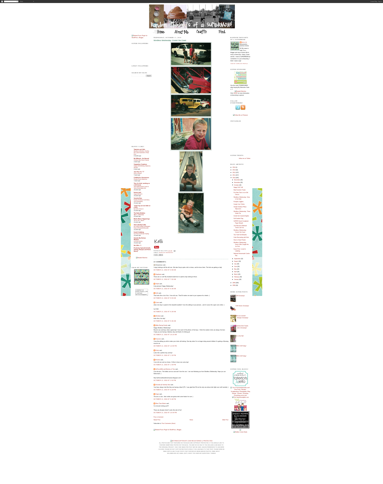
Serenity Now (138, 198)
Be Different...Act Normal (141, 158)
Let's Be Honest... (138, 241)
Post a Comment (158, 417)
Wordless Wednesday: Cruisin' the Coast (170, 40)
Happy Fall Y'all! (238, 187)
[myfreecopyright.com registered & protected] (191, 441)
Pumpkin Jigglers (239, 201)
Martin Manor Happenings (142, 219)
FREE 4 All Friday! (241, 346)
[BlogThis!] (156, 255)
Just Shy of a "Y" (139, 172)
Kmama (158, 359)
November (237, 182)
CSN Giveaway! (240, 295)
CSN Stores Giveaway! (242, 306)
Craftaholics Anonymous (141, 177)
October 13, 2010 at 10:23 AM (165, 334)
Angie (157, 394)
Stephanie (158, 274)
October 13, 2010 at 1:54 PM (165, 364)
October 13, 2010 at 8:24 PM (165, 390)
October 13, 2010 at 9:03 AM (165, 298)
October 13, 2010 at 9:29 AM (165, 311)
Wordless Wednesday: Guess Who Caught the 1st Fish (241, 244)
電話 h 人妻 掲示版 (139, 214)
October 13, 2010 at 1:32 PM (165, 355)
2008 (234, 285)
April (235, 271)
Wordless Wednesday (166, 252)
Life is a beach (138, 173)
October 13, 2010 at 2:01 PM (165, 380)
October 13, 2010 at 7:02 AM (165, 279)
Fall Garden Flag (238, 218)
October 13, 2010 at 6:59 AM (165, 270)
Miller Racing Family (161, 325)
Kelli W (244, 42)
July (235, 264)
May (235, 269)
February (237, 277)
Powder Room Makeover (140, 179)
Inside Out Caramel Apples (241, 216)
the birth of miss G (138, 209)
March (236, 274)
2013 (234, 170)
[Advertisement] (140, 111)
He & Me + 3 (137, 245)
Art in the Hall (239, 336)
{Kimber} (158, 316)
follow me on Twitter (244, 158)
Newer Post (157, 420)
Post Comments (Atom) (168, 423)
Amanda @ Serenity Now (163, 384)
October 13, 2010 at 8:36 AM (165, 288)
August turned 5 (138, 194)
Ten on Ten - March (139, 220)
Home (191, 420)
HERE (235, 93)
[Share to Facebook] (160, 255)
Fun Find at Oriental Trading (141, 233)
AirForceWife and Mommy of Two (165, 369)
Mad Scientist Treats (240, 190)
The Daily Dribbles (139, 213)
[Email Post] (174, 250)
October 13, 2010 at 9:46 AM (165, 321)
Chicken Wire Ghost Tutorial (141, 160)
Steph (157, 283)
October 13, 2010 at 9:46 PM (165, 399)
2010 (234, 177)
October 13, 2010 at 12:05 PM (165, 346)
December (237, 180)
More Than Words (161, 403)
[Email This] (154, 255)
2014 (234, 167)
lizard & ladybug (139, 232)
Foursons (158, 339)
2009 (234, 282)
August (236, 261)
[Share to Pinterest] (162, 255)
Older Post (225, 420)
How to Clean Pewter (240, 240)
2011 (234, 175)
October (236, 185)
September (237, 258)
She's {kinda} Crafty (140, 224)
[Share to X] (158, 255)
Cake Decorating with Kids (241, 237)
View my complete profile (239, 63)
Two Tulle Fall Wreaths (240, 234)
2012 (234, 172)
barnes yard (137, 192)
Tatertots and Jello (139, 149)
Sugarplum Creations (140, 164)
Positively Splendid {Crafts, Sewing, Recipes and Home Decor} (142, 249)
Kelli (157, 293)
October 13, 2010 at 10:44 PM (165, 412)
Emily (157, 350)
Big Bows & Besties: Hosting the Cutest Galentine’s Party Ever (141, 152)
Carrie (157, 302)
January (236, 279)
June (235, 266)
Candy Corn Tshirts (239, 204)
